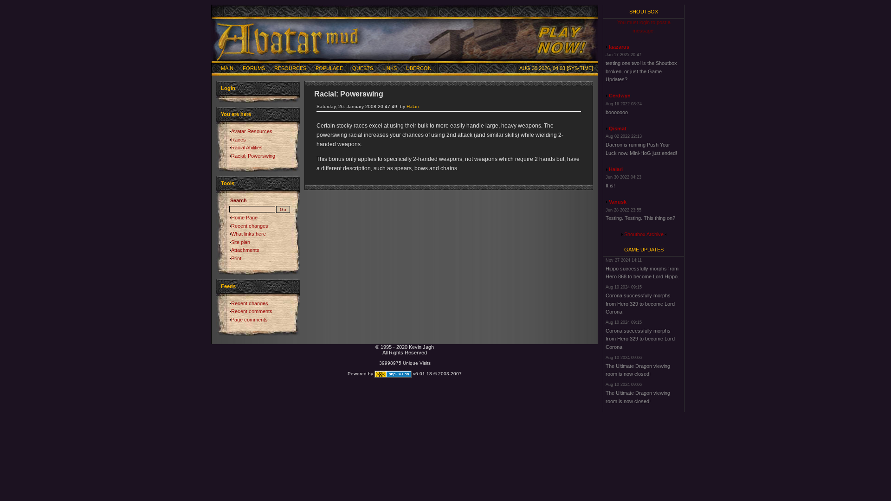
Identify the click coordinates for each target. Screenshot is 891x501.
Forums (254, 68)
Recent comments (251, 311)
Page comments (249, 319)
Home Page (244, 217)
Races (238, 139)
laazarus (619, 47)
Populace (329, 68)
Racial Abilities (247, 147)
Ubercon (419, 68)
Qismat (617, 128)
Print (236, 258)
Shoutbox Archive (644, 234)
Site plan (240, 242)
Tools (227, 183)
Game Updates (644, 249)
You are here (236, 114)
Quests (362, 68)
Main (227, 68)
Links (389, 68)
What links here (248, 234)
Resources (290, 68)
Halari (413, 106)
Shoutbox (643, 11)
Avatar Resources (251, 131)
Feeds (228, 286)
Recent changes (249, 226)
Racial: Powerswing (253, 156)
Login (228, 88)
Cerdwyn (620, 95)
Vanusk (617, 202)
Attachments (245, 250)
